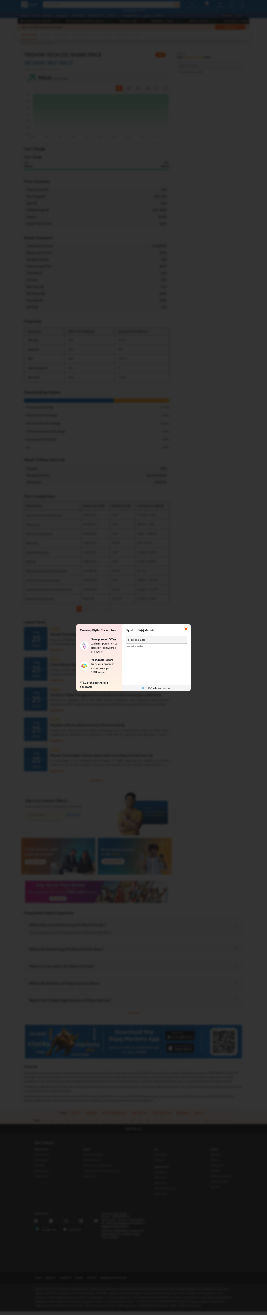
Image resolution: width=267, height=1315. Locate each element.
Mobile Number (136, 639)
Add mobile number (135, 646)
